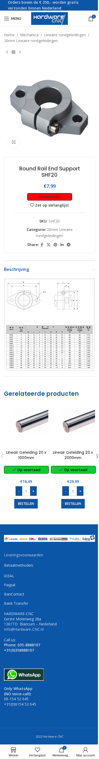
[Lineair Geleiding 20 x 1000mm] (26, 425)
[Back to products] (13, 52)
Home (9, 34)
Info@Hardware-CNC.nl (24, 629)
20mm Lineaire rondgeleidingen (31, 40)
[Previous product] (7, 52)
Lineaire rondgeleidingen (65, 34)
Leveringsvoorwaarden (23, 554)
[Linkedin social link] (62, 244)
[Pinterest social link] (55, 244)
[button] (26, 503)
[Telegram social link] (68, 244)
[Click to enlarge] (14, 142)
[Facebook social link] (42, 244)
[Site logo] (49, 18)
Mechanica (29, 34)
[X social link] (48, 244)
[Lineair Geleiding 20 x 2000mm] (73, 425)
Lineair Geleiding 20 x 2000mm (73, 455)
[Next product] (20, 52)
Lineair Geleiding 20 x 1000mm (26, 455)
